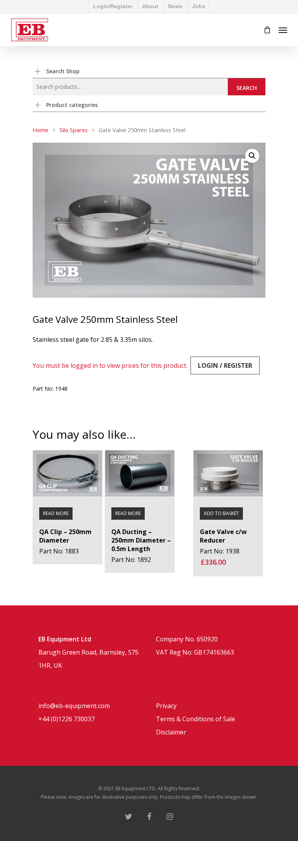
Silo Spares (73, 130)
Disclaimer (171, 732)
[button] (252, 156)
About (150, 6)
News (175, 6)
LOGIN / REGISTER (225, 365)
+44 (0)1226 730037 (66, 719)
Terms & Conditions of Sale (195, 719)
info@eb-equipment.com (74, 705)
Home (41, 130)
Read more (56, 513)
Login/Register (112, 6)
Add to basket (221, 513)
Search (246, 87)
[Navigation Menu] (283, 30)
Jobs (198, 6)
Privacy (166, 705)
